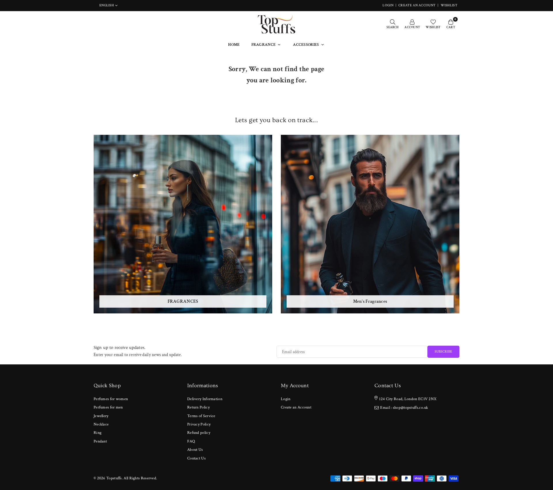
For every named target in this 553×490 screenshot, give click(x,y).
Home (234, 44)
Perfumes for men (108, 407)
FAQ (191, 441)
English (106, 5)
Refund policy (198, 432)
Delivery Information (204, 399)
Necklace (101, 424)
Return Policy (198, 407)
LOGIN (387, 5)
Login (286, 399)
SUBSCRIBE (443, 351)
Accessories (306, 44)
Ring (97, 432)
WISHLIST (449, 5)
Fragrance (263, 44)
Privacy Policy (199, 424)
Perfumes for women (111, 399)
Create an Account (416, 5)
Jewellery (101, 416)
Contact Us (196, 458)
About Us (195, 449)
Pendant (100, 441)
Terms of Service (201, 416)
